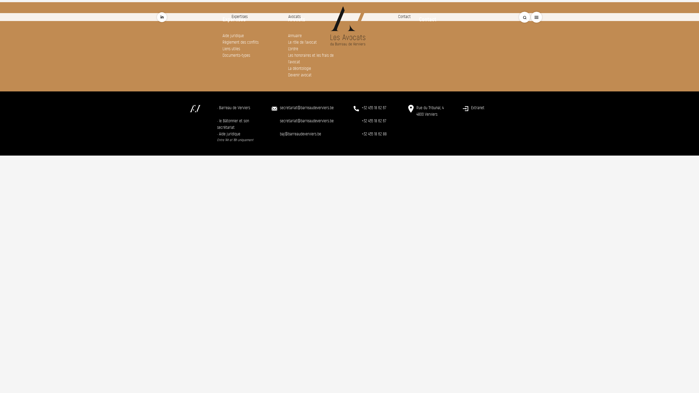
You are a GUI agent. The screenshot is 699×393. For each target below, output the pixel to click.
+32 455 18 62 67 (374, 107)
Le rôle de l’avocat (302, 42)
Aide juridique (233, 35)
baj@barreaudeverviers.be (300, 133)
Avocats (294, 16)
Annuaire (295, 35)
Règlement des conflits (241, 42)
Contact (404, 16)
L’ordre (293, 48)
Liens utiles (231, 48)
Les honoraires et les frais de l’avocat (311, 58)
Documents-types (236, 55)
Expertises (240, 16)
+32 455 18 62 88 (374, 133)
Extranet (477, 107)
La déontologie (299, 68)
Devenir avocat (300, 75)
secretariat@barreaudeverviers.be (307, 107)
